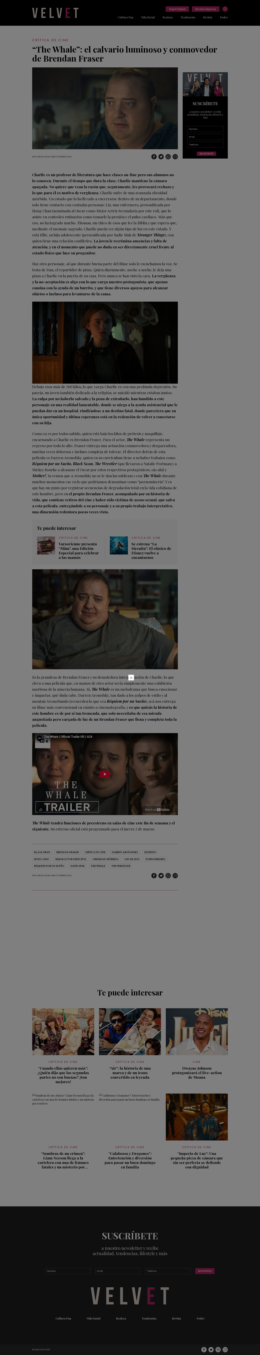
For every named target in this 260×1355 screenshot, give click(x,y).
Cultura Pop (125, 17)
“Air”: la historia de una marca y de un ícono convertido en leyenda (130, 1072)
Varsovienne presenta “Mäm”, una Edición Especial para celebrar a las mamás (79, 550)
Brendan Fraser (67, 852)
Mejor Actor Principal (71, 859)
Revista (207, 17)
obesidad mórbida (105, 859)
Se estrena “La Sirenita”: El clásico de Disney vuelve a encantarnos (151, 550)
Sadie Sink (77, 865)
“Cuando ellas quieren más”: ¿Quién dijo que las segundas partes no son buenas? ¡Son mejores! (63, 1075)
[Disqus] (105, 937)
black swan (42, 852)
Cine (197, 1062)
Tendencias (188, 17)
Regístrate (206, 153)
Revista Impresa (205, 9)
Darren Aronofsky (125, 852)
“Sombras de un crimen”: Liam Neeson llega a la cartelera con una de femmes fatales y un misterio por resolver (63, 1160)
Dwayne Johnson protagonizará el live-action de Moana (197, 1072)
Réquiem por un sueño (49, 865)
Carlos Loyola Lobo (45, 156)
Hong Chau (41, 859)
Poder (224, 17)
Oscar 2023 (132, 859)
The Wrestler (120, 865)
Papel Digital (177, 9)
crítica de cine (95, 852)
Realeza (168, 17)
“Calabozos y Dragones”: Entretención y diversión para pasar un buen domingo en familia (130, 1160)
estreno (150, 852)
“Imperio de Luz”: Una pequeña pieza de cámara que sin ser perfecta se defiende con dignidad (197, 1160)
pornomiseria (155, 859)
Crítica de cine (50, 40)
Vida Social (148, 17)
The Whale (98, 865)
